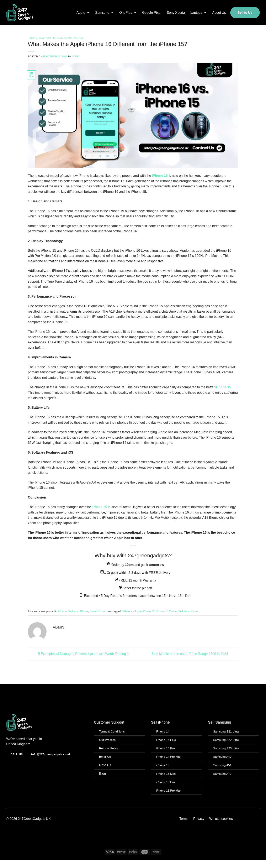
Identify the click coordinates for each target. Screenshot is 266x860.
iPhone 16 (160, 175)
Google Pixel (151, 12)
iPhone (32, 38)
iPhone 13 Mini (166, 773)
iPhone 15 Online (166, 611)
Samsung (102, 12)
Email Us (105, 756)
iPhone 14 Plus (166, 739)
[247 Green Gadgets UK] (25, 12)
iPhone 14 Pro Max (168, 756)
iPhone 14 (162, 731)
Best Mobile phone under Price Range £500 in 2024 (190, 654)
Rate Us (105, 765)
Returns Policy (108, 748)
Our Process (107, 739)
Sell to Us (245, 12)
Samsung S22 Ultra (226, 739)
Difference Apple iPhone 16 (138, 611)
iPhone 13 (162, 765)
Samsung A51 (222, 765)
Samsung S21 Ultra (226, 731)
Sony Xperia (176, 12)
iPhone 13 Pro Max (168, 790)
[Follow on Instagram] (133, 821)
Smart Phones (74, 38)
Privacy (198, 818)
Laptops (196, 12)
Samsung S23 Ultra (226, 748)
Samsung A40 (222, 756)
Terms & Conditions (112, 731)
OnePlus (125, 12)
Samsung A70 (222, 773)
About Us (219, 12)
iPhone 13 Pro (165, 782)
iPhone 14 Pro (165, 748)
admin (76, 56)
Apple (80, 12)
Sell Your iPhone (188, 611)
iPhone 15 (222, 387)
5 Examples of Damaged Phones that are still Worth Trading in (83, 654)
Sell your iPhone (51, 38)
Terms (183, 818)
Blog (102, 773)
